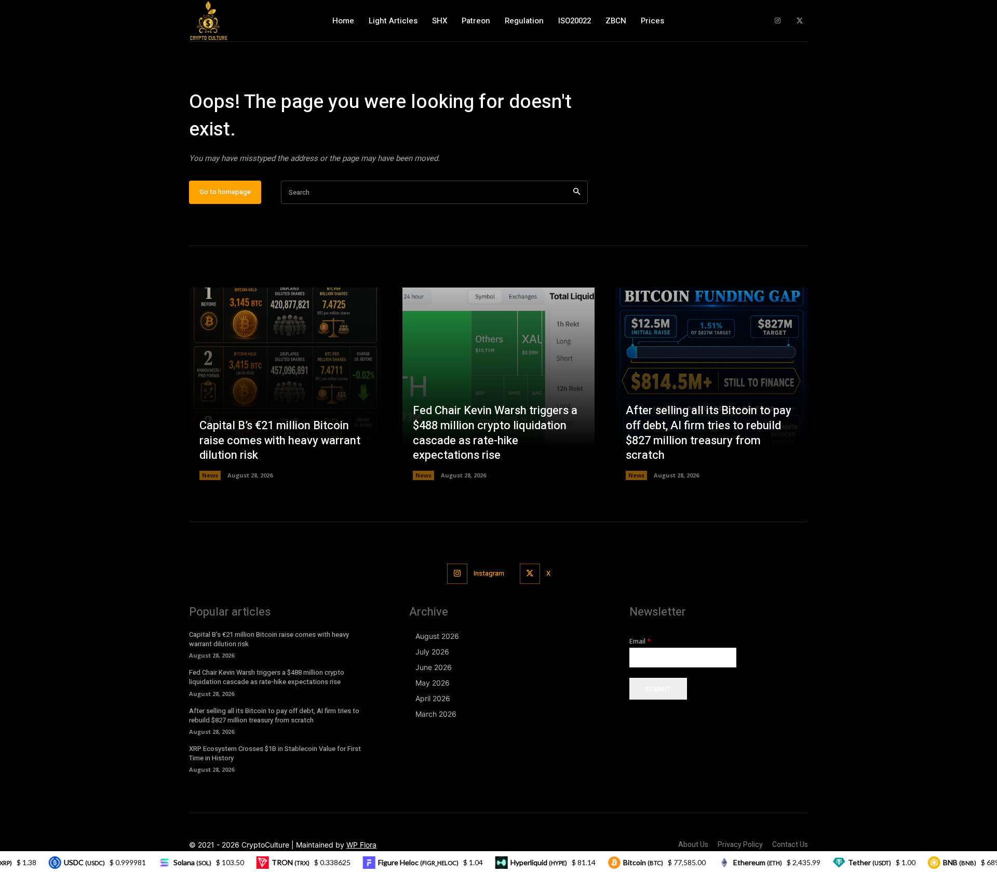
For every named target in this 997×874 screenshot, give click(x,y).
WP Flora (361, 844)
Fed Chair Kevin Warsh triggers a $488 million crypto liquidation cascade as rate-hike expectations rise (495, 432)
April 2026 (432, 698)
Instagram (489, 573)
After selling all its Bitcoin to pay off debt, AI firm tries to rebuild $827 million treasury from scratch (708, 432)
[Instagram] (777, 21)
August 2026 (437, 636)
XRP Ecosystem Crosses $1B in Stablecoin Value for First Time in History (275, 753)
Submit (658, 688)
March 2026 (435, 713)
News (210, 475)
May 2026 (432, 682)
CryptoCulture (265, 844)
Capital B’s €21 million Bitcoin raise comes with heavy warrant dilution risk (279, 440)
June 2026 (433, 667)
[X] (799, 21)
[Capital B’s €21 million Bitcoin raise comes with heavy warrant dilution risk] (285, 384)
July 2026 (432, 651)
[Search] (576, 192)
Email (640, 641)
